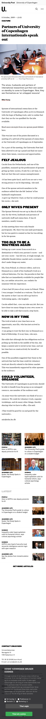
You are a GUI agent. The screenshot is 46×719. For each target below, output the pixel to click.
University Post (8, 2)
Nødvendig (11, 699)
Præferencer (25, 699)
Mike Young (6, 100)
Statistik (10, 701)
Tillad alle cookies (19, 714)
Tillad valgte (24, 706)
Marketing (23, 701)
